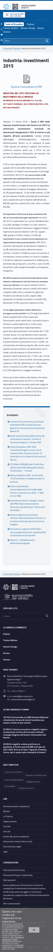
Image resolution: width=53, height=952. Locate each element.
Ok (34, 930)
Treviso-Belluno (10, 28)
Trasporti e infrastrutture (36, 775)
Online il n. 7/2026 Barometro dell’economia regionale (22, 542)
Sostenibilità (10, 786)
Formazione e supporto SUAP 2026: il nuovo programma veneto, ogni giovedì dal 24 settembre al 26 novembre (28, 532)
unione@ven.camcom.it (23, 696)
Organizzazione (10, 821)
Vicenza (6, 32)
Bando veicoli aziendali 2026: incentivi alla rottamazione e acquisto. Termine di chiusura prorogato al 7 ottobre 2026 (27, 439)
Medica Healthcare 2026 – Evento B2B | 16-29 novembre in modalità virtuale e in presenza (27, 478)
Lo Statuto (8, 816)
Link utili (6, 831)
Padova (30, 24)
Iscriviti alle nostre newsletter (16, 836)
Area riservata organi (12, 846)
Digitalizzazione (33, 781)
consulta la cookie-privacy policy (13, 938)
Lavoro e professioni (13, 772)
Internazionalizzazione (14, 779)
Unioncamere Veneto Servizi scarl (17, 841)
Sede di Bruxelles (14, 24)
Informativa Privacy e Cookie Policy (18, 875)
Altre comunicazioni (11, 903)
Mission (6, 811)
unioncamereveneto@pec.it (23, 699)
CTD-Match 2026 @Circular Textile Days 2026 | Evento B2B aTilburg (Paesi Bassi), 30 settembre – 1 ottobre (27, 467)
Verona (40, 28)
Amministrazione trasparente (16, 806)
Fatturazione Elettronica (14, 870)
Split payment (9, 880)
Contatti (7, 826)
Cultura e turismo (25, 788)
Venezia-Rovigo (27, 28)
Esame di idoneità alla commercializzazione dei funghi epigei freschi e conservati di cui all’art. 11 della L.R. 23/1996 (27, 491)
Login (5, 851)
